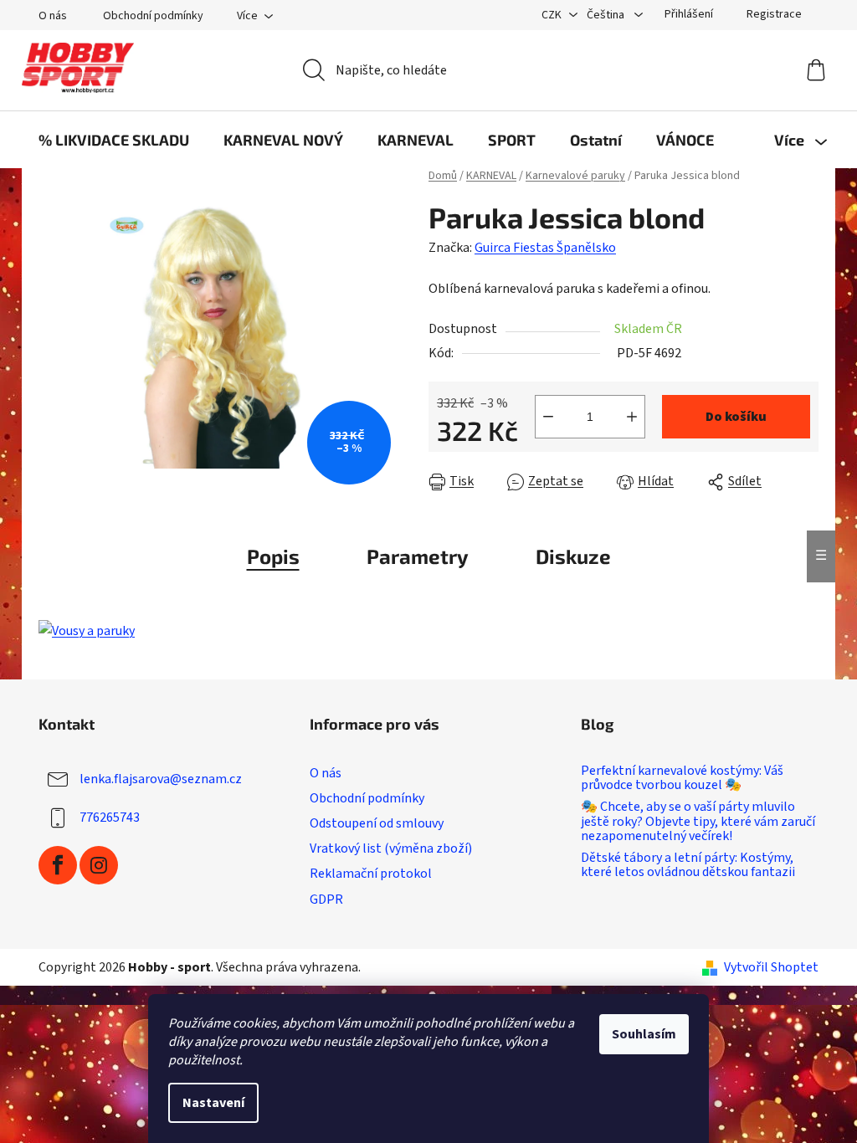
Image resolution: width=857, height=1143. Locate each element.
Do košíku (736, 416)
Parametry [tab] (418, 556)
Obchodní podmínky (153, 16)
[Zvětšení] (86, 630)
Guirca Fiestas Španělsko (545, 247)
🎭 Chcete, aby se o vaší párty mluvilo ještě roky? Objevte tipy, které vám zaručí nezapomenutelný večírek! (698, 822)
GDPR (326, 899)
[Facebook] (57, 865)
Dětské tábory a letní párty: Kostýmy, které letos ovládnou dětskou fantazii (688, 865)
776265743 (110, 817)
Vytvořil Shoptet (771, 967)
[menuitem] (114, 139)
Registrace (774, 14)
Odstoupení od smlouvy (377, 823)
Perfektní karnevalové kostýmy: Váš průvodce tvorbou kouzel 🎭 (682, 778)
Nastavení (213, 1103)
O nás (52, 16)
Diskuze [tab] (573, 556)
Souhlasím (644, 1034)
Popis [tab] (273, 556)
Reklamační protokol (371, 873)
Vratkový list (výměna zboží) (391, 848)
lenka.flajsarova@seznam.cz (161, 779)
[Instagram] (99, 865)
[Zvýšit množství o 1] (631, 417)
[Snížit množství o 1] (548, 417)
